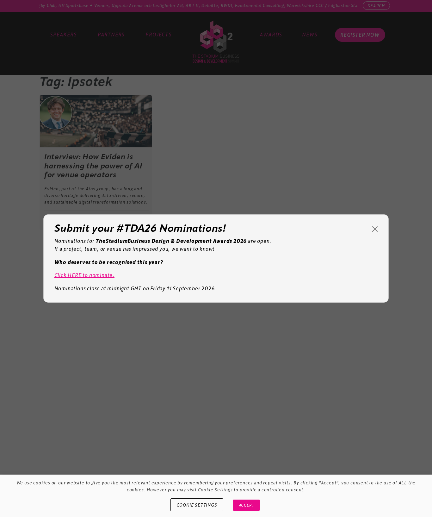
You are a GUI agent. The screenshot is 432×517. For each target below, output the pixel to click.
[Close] (375, 229)
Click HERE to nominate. (84, 275)
